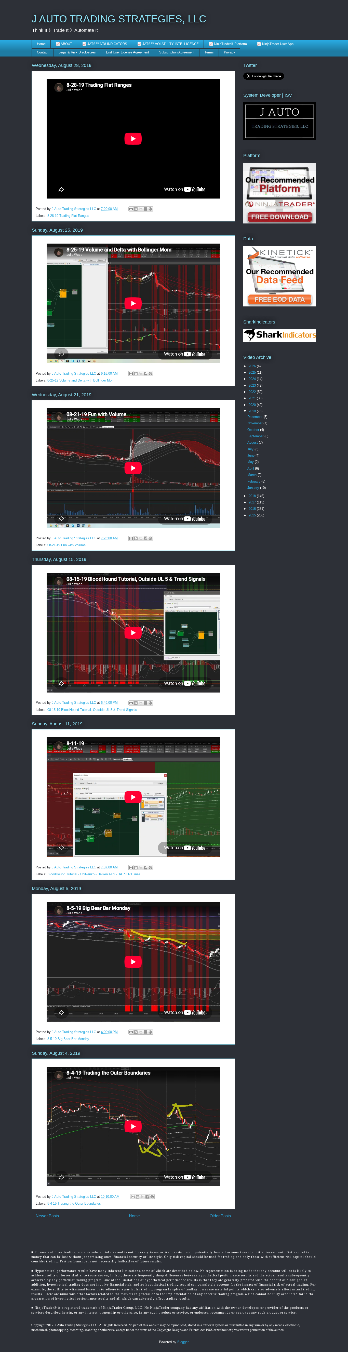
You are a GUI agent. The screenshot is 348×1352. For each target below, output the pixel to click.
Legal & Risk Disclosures (77, 52)
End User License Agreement (127, 52)
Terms (209, 52)
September (255, 436)
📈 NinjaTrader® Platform (228, 44)
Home (41, 44)
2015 (253, 515)
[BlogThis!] (135, 209)
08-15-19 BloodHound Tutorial (69, 710)
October (253, 430)
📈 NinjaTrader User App (275, 44)
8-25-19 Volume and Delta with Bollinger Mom (80, 380)
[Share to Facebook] (145, 209)
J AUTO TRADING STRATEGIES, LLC (119, 18)
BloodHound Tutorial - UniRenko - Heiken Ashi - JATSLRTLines (93, 874)
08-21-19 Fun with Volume (66, 545)
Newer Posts (47, 1216)
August (253, 442)
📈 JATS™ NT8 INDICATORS (104, 44)
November (255, 423)
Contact (42, 52)
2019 (253, 411)
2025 (253, 372)
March (252, 475)
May (251, 462)
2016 (253, 509)
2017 (253, 502)
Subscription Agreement (176, 52)
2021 (253, 398)
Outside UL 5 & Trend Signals (115, 710)
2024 (253, 379)
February (254, 481)
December (255, 417)
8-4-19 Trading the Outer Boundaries (74, 1203)
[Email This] (130, 209)
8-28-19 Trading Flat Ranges (68, 216)
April (251, 468)
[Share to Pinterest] (150, 209)
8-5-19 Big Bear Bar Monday (68, 1039)
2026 (253, 366)
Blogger (182, 1342)
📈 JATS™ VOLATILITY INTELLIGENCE (168, 44)
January (253, 488)
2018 (253, 496)
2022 (253, 392)
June (251, 455)
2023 (253, 385)
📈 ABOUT (64, 44)
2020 (253, 405)
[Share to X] (140, 209)
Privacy (229, 52)
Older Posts (220, 1216)
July (251, 449)
